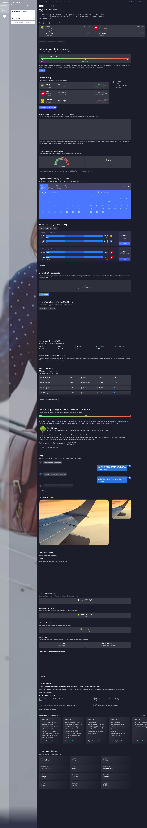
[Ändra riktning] (59, 9)
